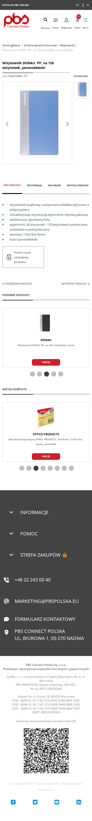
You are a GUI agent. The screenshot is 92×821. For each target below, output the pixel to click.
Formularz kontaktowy (45, 619)
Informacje (34, 512)
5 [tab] (60, 374)
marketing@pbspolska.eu (47, 601)
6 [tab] (56, 468)
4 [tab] (53, 374)
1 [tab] (31, 374)
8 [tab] (70, 468)
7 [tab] (63, 468)
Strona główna (11, 45)
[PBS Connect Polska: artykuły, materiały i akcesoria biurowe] (16, 20)
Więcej (46, 362)
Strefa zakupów (40, 555)
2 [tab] (39, 374)
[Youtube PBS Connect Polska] (57, 802)
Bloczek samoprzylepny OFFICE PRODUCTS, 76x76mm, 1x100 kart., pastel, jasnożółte (46, 442)
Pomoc (29, 533)
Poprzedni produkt (18, 283)
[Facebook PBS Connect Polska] (13, 802)
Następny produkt (75, 283)
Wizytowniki (67, 45)
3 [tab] (46, 374)
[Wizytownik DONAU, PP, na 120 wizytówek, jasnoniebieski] (82, 90)
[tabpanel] (46, 337)
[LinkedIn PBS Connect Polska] (79, 802)
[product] (46, 323)
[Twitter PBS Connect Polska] (35, 802)
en (77, 5)
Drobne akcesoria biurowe (40, 45)
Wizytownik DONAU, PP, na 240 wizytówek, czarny (46, 345)
